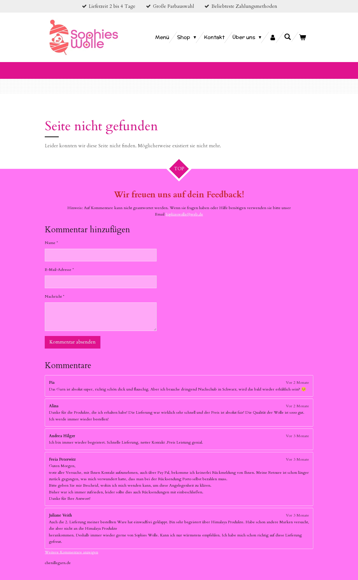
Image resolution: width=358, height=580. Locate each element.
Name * (51, 242)
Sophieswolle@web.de (184, 214)
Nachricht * (54, 296)
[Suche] (287, 37)
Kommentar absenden (73, 342)
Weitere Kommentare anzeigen (71, 552)
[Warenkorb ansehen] (302, 37)
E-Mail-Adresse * (59, 269)
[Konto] (272, 37)
